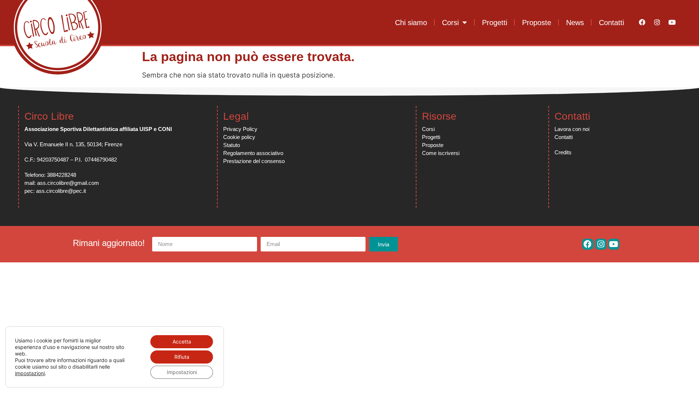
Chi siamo (411, 23)
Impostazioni (182, 372)
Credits (563, 152)
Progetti (494, 23)
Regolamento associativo (253, 153)
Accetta (182, 341)
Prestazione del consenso (254, 161)
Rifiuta (181, 357)
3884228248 (61, 175)
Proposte (536, 23)
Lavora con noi (571, 129)
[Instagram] (657, 22)
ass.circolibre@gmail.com (68, 183)
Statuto (231, 145)
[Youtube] (672, 22)
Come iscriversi (440, 153)
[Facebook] (642, 22)
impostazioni (30, 373)
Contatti (611, 23)
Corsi (450, 23)
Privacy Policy (240, 129)
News (575, 23)
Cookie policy (239, 137)
